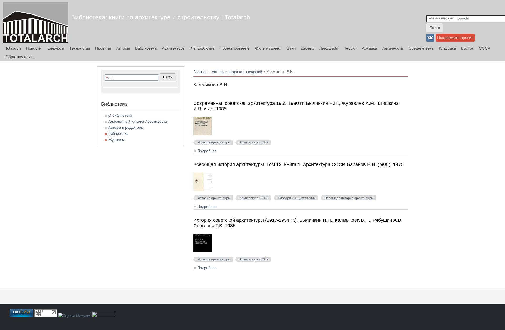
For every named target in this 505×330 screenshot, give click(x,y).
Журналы (116, 139)
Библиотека (145, 48)
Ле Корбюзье (202, 48)
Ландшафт (329, 48)
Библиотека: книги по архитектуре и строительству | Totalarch (160, 17)
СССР (484, 48)
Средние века (420, 48)
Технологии (79, 48)
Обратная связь (19, 57)
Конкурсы (55, 48)
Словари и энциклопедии (297, 198)
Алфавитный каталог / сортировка (137, 121)
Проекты (103, 48)
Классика (447, 48)
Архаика (369, 48)
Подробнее (207, 151)
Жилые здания (268, 48)
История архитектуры (214, 142)
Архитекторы (173, 48)
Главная (200, 72)
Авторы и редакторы (126, 127)
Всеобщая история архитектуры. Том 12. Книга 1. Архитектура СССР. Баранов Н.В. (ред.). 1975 (298, 164)
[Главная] (35, 22)
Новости (33, 48)
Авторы (123, 48)
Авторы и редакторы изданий (237, 72)
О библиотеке (120, 115)
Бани (291, 48)
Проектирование (234, 48)
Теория (350, 48)
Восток (467, 48)
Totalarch (13, 48)
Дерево (307, 48)
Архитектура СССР (254, 142)
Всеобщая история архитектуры (349, 198)
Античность (392, 48)
